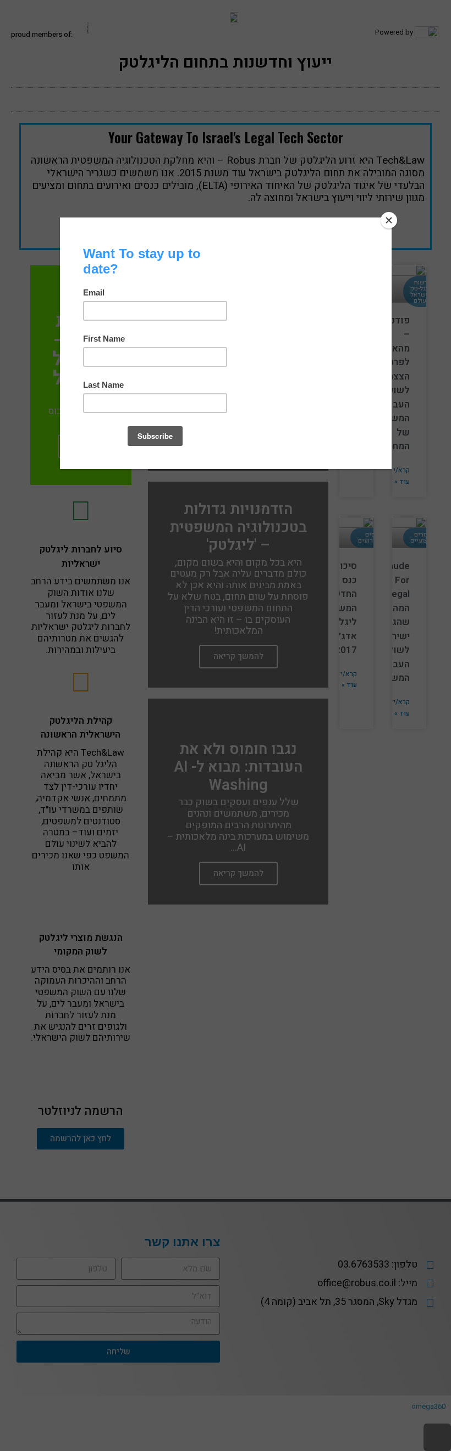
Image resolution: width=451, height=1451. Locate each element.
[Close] (389, 220)
